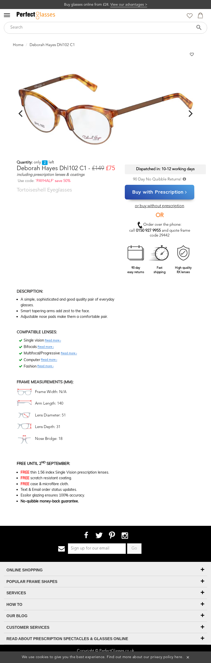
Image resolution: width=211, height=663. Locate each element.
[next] (190, 113)
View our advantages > (128, 4)
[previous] (21, 113)
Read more (52, 340)
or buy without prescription (159, 206)
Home (18, 45)
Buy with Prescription (158, 192)
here (178, 657)
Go (134, 548)
